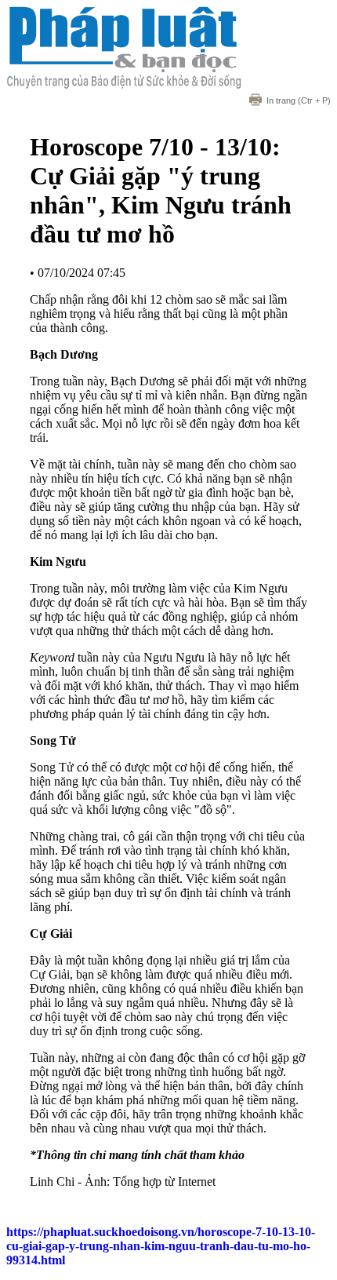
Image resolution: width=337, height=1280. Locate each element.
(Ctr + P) (298, 100)
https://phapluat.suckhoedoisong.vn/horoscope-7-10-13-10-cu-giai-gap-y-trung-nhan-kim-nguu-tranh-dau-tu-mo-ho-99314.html (160, 1246)
